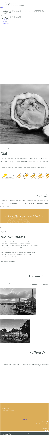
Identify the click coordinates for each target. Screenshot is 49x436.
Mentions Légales (8, 434)
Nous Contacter (24, 419)
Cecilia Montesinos (21, 433)
